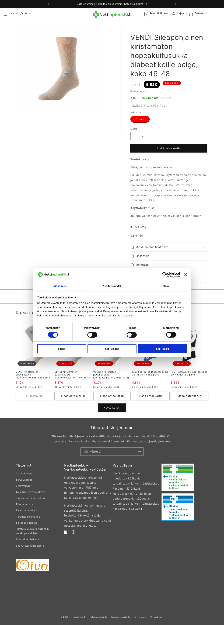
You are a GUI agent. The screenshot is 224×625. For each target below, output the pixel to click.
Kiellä (61, 348)
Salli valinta (112, 348)
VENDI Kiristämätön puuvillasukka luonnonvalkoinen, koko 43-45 (111, 374)
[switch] (92, 335)
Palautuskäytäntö (26, 510)
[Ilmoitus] (176, 4)
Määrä (133, 128)
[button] (7, 14)
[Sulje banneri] (185, 274)
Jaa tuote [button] (140, 226)
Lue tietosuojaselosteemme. (151, 441)
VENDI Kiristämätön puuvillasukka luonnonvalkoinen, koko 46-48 (73, 374)
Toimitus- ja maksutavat (31, 491)
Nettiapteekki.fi (78, 617)
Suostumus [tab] (59, 285)
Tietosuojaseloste (26, 522)
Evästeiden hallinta (27, 539)
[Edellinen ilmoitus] (48, 4)
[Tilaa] (139, 451)
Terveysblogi (24, 479)
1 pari (140, 119)
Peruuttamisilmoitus (28, 516)
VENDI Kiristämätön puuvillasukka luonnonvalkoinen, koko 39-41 (34, 374)
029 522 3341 (132, 508)
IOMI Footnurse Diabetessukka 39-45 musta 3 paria (189, 373)
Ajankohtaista (24, 473)
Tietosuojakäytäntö (121, 617)
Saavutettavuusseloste (30, 545)
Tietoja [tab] (164, 285)
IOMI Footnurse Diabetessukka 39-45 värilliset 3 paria (150, 373)
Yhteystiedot (23, 485)
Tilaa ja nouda (24, 504)
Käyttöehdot (140, 617)
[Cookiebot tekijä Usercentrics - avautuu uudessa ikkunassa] (165, 274)
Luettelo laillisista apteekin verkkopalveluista (32, 531)
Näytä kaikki (112, 407)
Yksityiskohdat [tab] (112, 285)
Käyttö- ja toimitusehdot (31, 498)
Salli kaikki (162, 348)
